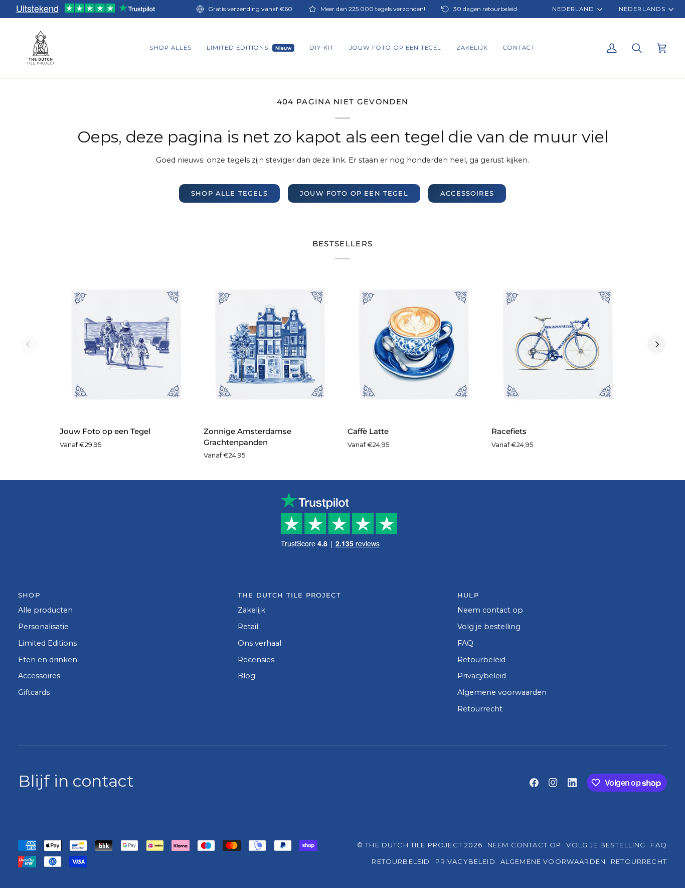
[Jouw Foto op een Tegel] (127, 343)
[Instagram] (553, 782)
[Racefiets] (558, 343)
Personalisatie (43, 626)
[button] (170, 48)
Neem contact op (490, 610)
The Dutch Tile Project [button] (289, 595)
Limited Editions (47, 643)
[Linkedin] (572, 782)
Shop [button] (29, 595)
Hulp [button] (468, 595)
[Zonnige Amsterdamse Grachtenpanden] (270, 343)
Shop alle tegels (229, 193)
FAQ (465, 643)
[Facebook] (534, 782)
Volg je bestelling (489, 626)
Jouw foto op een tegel (354, 193)
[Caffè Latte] (414, 343)
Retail (248, 626)
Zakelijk (251, 610)
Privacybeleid (481, 675)
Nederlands (642, 9)
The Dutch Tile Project (413, 845)
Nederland (573, 9)
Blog (246, 675)
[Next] (656, 344)
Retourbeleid (481, 659)
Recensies (256, 659)
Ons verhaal (259, 643)
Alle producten (45, 610)
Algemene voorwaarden (502, 692)
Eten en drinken (47, 659)
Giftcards (34, 692)
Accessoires (467, 193)
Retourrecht (479, 708)
